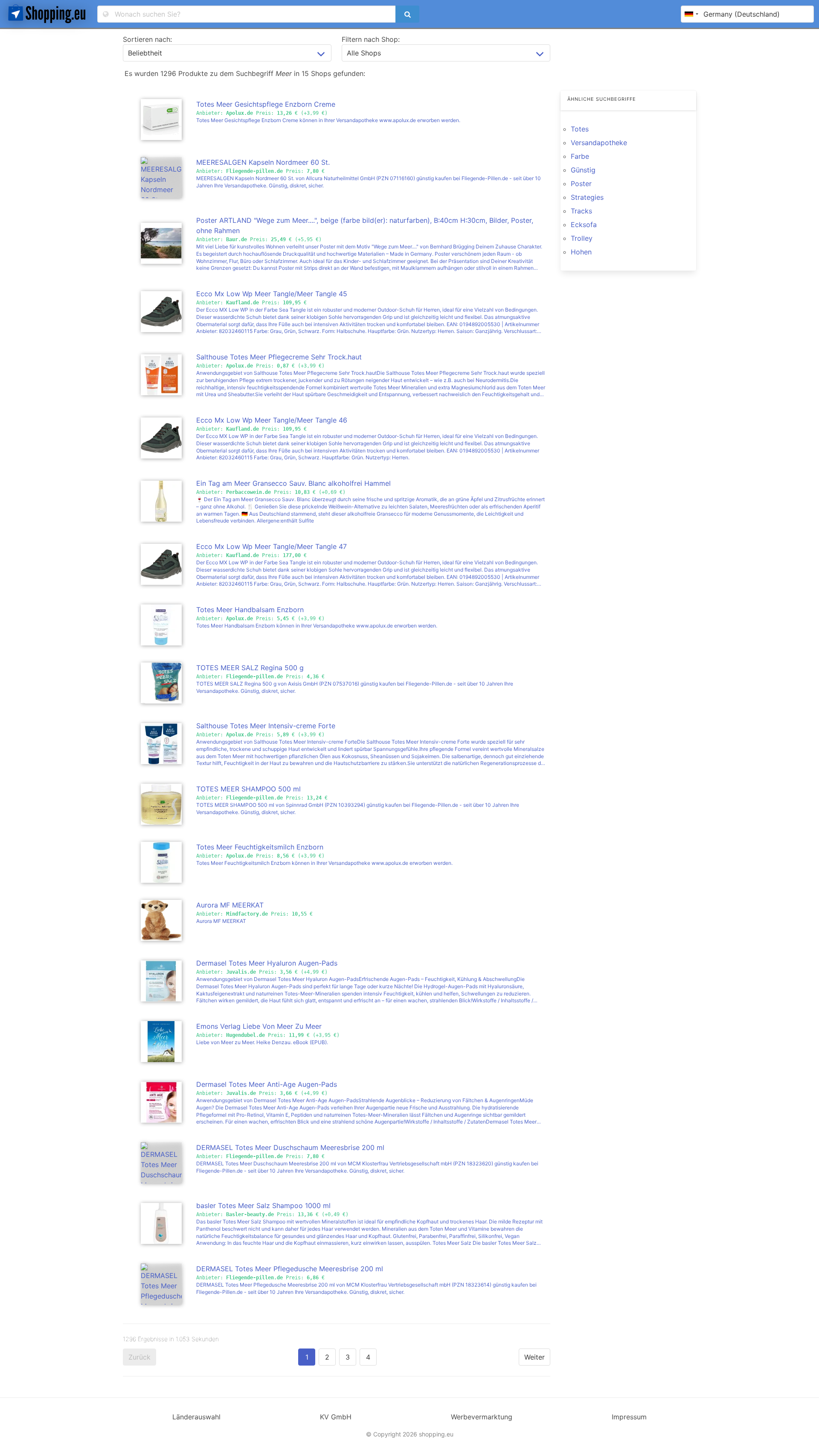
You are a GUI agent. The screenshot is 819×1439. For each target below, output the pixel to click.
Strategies (587, 197)
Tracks (581, 211)
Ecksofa (584, 224)
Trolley (581, 238)
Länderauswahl (196, 1417)
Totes (580, 129)
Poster (581, 183)
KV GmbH (335, 1417)
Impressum (629, 1417)
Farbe (580, 156)
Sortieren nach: (147, 39)
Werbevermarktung (481, 1417)
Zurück (139, 1357)
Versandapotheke (599, 142)
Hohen (581, 252)
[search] (407, 14)
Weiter (534, 1357)
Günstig (583, 170)
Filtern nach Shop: (371, 39)
